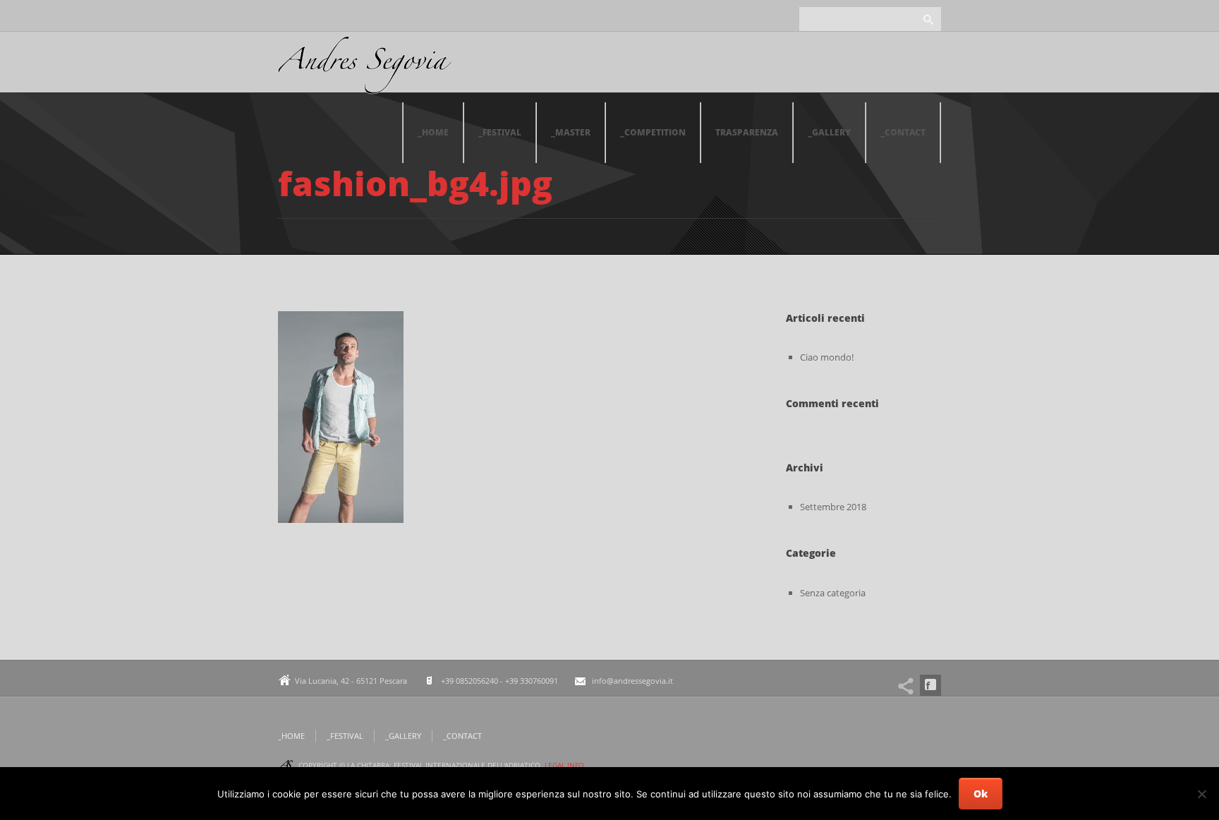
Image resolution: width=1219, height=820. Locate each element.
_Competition (653, 132)
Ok (981, 793)
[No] (1201, 794)
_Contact (903, 132)
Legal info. (565, 765)
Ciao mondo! (827, 357)
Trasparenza (746, 132)
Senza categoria (833, 592)
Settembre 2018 (833, 506)
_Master (570, 132)
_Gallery (829, 132)
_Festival (499, 132)
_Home (433, 132)
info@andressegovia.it (632, 680)
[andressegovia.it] (365, 69)
